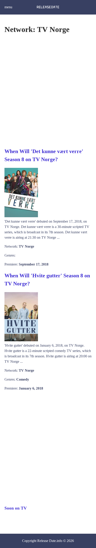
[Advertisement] (48, 90)
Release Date (46, 541)
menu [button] (8, 7)
